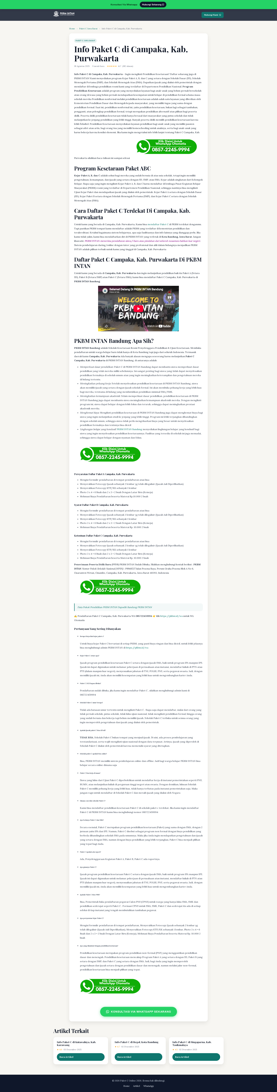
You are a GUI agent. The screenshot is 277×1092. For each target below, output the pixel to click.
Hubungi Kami (211, 15)
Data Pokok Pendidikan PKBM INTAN (97, 607)
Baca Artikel (66, 1056)
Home (72, 28)
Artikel (136, 1086)
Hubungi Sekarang (152, 4)
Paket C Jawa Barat (88, 28)
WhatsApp (148, 1086)
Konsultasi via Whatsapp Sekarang (141, 1011)
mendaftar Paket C (158, 224)
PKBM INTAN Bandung (129, 429)
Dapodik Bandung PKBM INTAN (135, 607)
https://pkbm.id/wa (171, 616)
